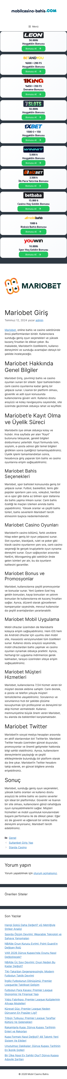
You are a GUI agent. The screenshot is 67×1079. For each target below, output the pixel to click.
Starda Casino (18, 847)
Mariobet (10, 330)
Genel (12, 837)
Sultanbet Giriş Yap (21, 842)
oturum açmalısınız (45, 873)
